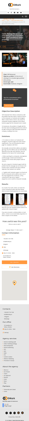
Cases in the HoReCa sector (17, 20)
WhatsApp (6, 319)
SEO (5, 349)
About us (6, 370)
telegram (5, 244)
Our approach (7, 375)
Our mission (7, 371)
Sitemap (6, 332)
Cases (7, 20)
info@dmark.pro (7, 241)
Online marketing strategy (10, 343)
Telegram (6, 316)
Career (5, 391)
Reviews (6, 377)
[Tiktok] (22, 413)
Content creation (8, 357)
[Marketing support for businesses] (9, 398)
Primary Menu (26, 16)
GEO (5, 351)
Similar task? (8, 105)
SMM (12, 82)
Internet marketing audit (10, 342)
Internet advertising (8, 347)
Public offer (17, 416)
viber (5, 247)
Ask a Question (14, 262)
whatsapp (5, 250)
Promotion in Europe (9, 360)
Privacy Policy (11, 416)
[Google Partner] (7, 405)
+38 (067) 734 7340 (8, 238)
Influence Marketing (9, 358)
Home (3, 20)
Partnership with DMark (10, 389)
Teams (5, 373)
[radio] (9, 227)
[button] (14, 283)
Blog (5, 383)
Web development (8, 345)
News (5, 381)
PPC (5, 355)
